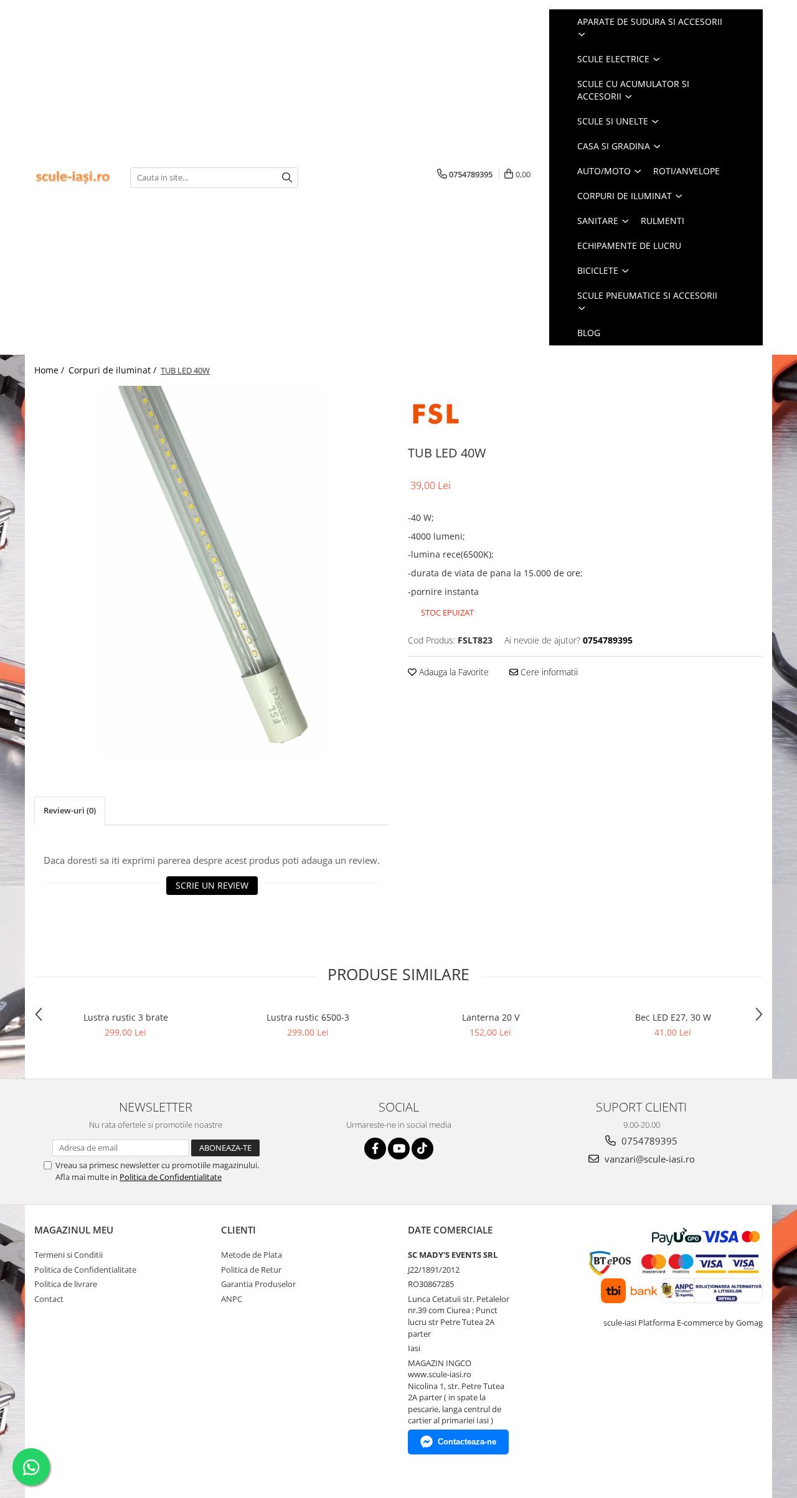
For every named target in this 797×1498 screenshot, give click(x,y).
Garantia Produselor (258, 1284)
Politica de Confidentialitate (171, 1176)
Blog (588, 333)
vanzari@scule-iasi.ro (648, 1159)
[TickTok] (422, 1148)
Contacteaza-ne (467, 1441)
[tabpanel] (211, 572)
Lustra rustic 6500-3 (307, 1017)
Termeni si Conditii (68, 1254)
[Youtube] (399, 1148)
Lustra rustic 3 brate (125, 1017)
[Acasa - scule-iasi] (72, 177)
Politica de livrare (65, 1284)
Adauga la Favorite (453, 672)
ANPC (231, 1298)
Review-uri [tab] (70, 810)
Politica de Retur (251, 1269)
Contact (49, 1298)
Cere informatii (548, 672)
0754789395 (648, 1141)
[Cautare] (287, 177)
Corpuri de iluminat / (113, 370)
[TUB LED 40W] (211, 572)
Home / (50, 370)
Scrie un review (212, 885)
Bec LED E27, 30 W (673, 1017)
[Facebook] (375, 1148)
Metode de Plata (251, 1254)
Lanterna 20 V (490, 1017)
